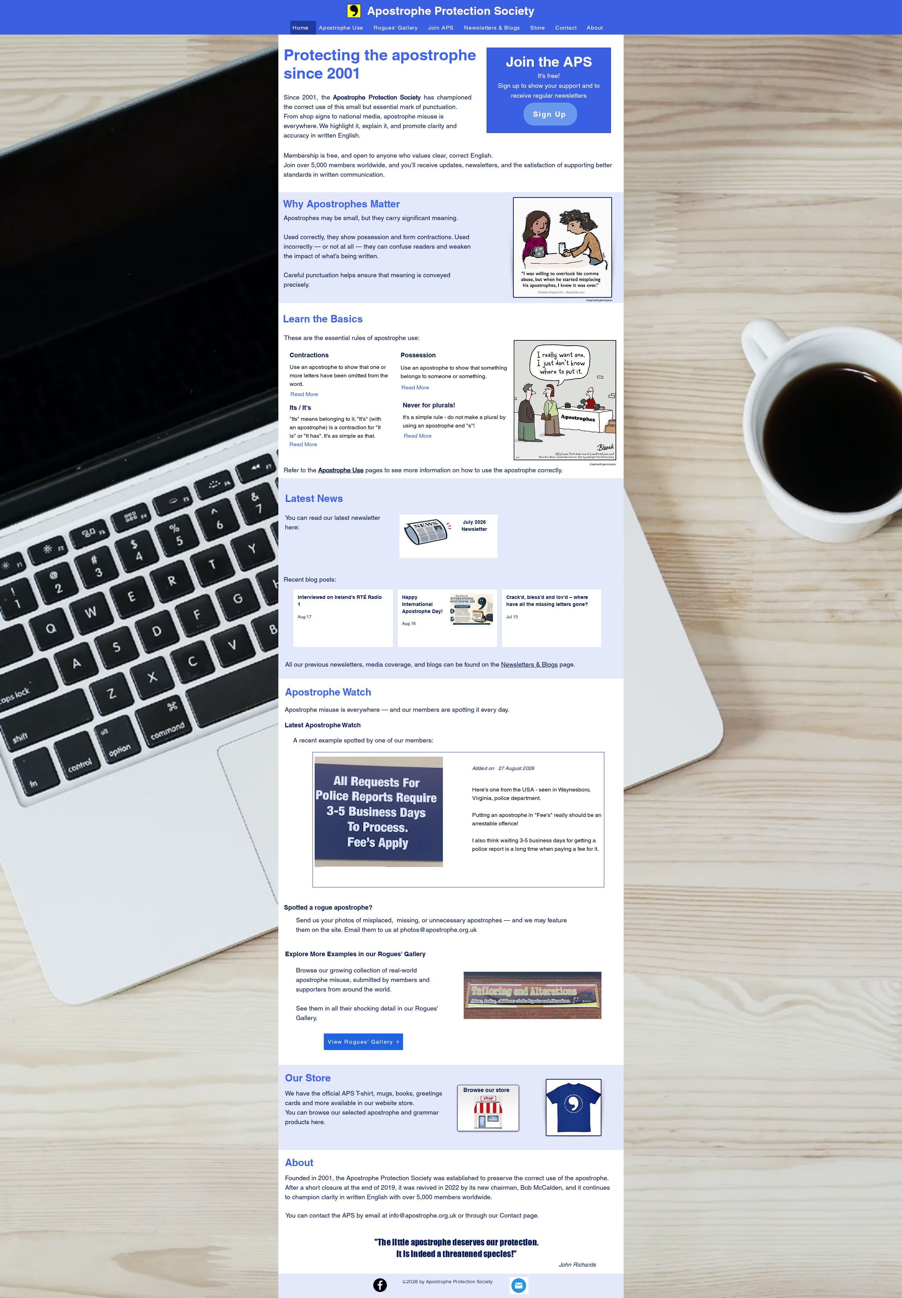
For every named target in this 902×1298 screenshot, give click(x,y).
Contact (511, 1215)
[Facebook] (380, 1285)
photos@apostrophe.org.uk (438, 929)
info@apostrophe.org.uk (422, 1215)
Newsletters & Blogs (529, 664)
